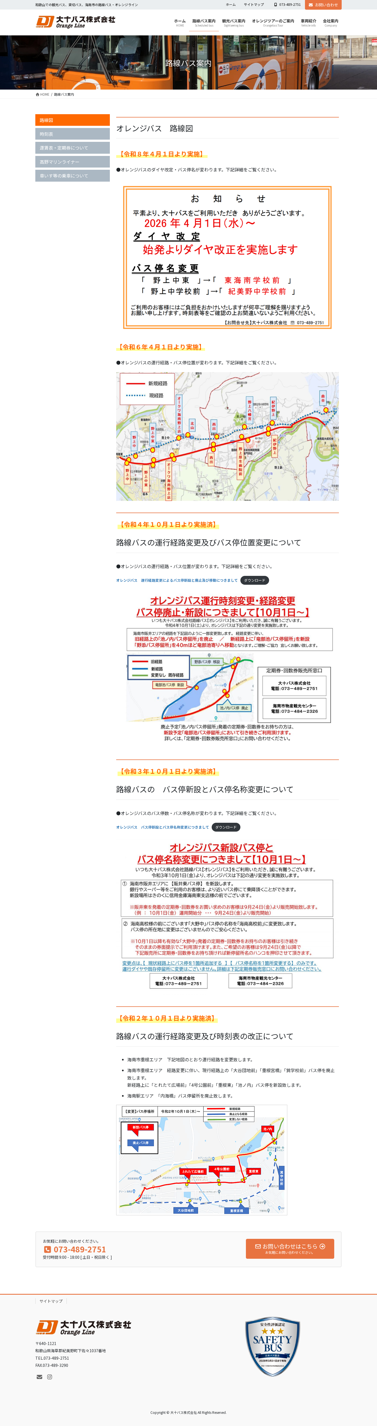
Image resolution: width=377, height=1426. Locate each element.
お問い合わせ (326, 4)
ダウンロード (255, 580)
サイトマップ (254, 4)
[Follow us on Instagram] (50, 1377)
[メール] (39, 1377)
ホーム (231, 4)
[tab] (72, 120)
